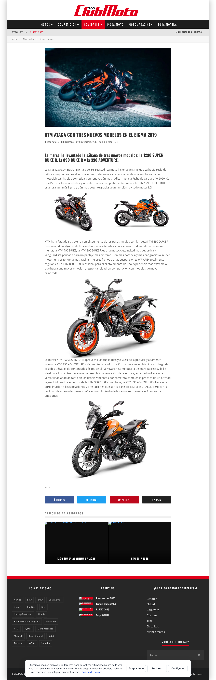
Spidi (51, 636)
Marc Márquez (45, 628)
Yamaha (45, 643)
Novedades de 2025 (105, 598)
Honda (41, 614)
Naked (151, 604)
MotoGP (18, 636)
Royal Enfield (36, 636)
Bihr (29, 599)
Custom (152, 615)
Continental (55, 599)
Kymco (28, 628)
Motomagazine (139, 24)
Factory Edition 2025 (106, 604)
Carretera (153, 610)
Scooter (152, 599)
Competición (67, 24)
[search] (199, 655)
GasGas (31, 607)
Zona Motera (167, 24)
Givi (43, 607)
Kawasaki (51, 621)
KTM (48, 487)
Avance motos (156, 632)
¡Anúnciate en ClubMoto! (189, 32)
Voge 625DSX (102, 615)
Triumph (18, 643)
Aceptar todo (136, 668)
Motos (45, 24)
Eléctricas (153, 626)
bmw (40, 599)
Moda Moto (115, 24)
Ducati (17, 607)
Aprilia (17, 599)
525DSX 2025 (36, 32)
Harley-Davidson (23, 614)
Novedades (92, 24)
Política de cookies (193, 674)
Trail (149, 621)
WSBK (32, 643)
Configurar (177, 668)
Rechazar (157, 668)
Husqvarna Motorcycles (27, 621)
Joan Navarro (53, 142)
